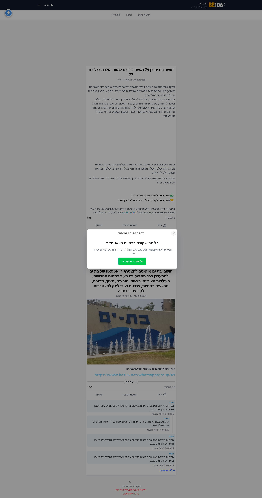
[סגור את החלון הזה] (173, 233)
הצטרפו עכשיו (130, 261)
